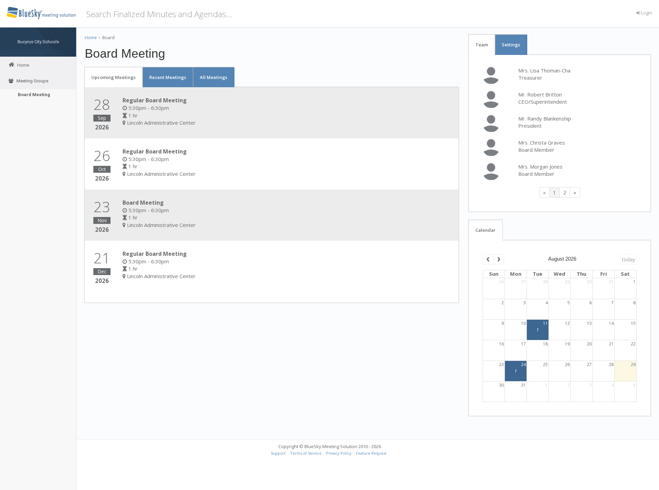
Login (646, 13)
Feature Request (371, 453)
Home (91, 38)
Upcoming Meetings (113, 77)
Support (278, 453)
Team (481, 45)
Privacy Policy (338, 453)
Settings (511, 45)
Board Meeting (34, 94)
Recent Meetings (167, 77)
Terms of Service (306, 453)
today (628, 259)
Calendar (485, 230)
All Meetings (213, 77)
